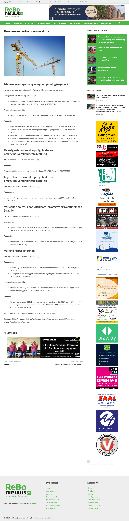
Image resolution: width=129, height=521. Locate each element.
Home (15, 2)
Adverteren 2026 (52, 2)
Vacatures (22, 2)
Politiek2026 (83, 2)
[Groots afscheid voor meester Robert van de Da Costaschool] (91, 96)
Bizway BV (30, 518)
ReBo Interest (62, 2)
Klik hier (33, 503)
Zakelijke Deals (40, 2)
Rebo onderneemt (73, 2)
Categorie (30, 2)
